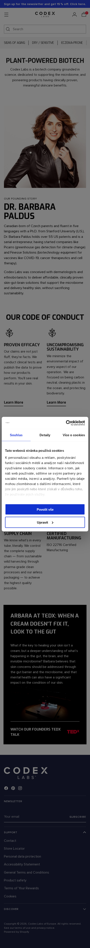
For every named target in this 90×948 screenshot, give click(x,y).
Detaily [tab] (45, 435)
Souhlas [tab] (16, 435)
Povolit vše (45, 509)
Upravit (42, 522)
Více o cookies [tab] (74, 435)
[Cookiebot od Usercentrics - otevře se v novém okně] (66, 423)
